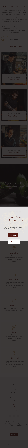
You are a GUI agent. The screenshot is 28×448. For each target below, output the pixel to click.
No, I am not (14, 241)
